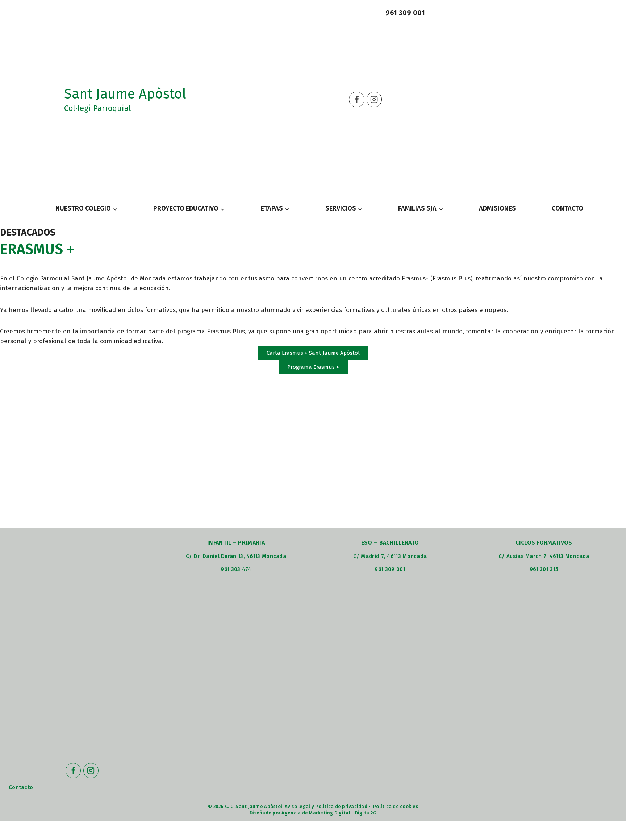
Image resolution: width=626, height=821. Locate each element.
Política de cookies (395, 806)
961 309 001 (405, 13)
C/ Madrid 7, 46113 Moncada (390, 556)
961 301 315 (544, 569)
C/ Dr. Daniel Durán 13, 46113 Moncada (236, 556)
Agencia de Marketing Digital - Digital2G (328, 813)
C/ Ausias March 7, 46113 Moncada (543, 556)
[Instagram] (374, 99)
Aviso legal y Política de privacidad (326, 806)
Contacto (21, 787)
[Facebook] (356, 99)
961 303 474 (236, 569)
